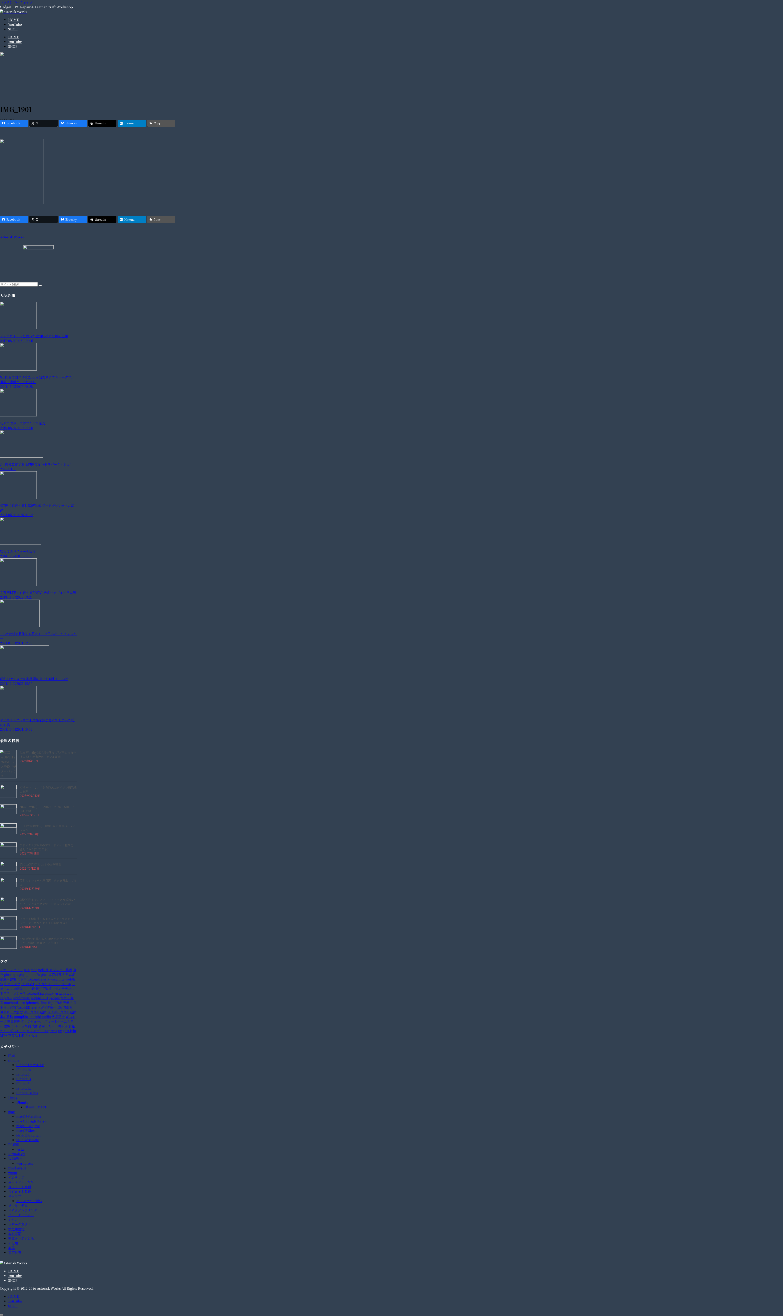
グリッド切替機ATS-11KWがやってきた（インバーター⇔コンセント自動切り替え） (48, 921)
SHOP (13, 1280)
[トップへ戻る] (1, 1315)
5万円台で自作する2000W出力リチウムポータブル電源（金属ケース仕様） (48, 941)
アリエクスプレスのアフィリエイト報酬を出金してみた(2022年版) (48, 847)
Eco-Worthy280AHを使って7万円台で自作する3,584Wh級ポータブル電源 (48, 754)
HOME (13, 1271)
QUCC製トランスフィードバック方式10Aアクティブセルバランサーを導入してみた (48, 902)
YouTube (15, 1275)
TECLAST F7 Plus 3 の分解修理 (40, 864)
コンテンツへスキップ (16, 2)
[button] (40, 285)
